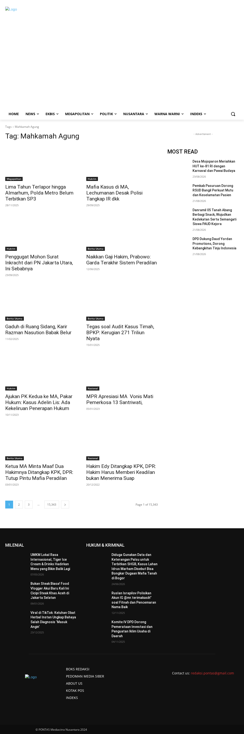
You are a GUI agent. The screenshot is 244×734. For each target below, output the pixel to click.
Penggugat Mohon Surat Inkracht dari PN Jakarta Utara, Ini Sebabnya (39, 263)
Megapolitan (14, 178)
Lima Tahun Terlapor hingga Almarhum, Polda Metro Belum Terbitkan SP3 (39, 193)
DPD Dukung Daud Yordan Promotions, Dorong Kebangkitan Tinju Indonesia (214, 243)
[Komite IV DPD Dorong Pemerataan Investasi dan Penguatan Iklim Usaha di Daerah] (97, 627)
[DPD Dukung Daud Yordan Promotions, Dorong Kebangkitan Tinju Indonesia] (178, 244)
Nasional (93, 388)
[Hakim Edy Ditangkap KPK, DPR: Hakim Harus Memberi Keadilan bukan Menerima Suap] (122, 442)
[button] (233, 114)
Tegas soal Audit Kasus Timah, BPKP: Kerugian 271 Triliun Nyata (120, 332)
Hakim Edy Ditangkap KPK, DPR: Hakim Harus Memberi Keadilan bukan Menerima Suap (121, 472)
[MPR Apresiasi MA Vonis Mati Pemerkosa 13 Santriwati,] (122, 372)
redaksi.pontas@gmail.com (212, 673)
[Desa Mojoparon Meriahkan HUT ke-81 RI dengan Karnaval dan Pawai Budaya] (178, 166)
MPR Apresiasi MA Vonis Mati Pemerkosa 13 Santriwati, (119, 399)
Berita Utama (95, 248)
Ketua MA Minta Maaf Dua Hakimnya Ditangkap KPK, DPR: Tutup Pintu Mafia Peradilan (39, 472)
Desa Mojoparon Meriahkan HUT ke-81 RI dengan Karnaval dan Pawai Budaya (214, 166)
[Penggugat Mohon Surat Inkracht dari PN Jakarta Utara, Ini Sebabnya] (41, 233)
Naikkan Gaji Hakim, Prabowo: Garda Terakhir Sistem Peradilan (121, 260)
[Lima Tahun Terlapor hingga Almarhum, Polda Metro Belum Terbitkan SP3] (41, 163)
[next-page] (65, 504)
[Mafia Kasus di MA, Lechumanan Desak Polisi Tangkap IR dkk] (122, 163)
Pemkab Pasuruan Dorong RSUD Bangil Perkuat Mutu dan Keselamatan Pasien (213, 190)
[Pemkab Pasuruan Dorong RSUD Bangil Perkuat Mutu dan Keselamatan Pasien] (178, 191)
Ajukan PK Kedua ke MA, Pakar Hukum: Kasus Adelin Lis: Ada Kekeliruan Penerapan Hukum (38, 402)
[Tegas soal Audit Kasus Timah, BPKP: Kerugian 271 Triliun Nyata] (122, 303)
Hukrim (92, 178)
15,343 (51, 505)
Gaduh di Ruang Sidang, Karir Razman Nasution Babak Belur (38, 329)
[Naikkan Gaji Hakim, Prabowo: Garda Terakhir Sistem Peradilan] (122, 233)
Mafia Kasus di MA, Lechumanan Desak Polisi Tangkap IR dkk (114, 193)
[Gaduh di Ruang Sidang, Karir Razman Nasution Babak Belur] (41, 303)
